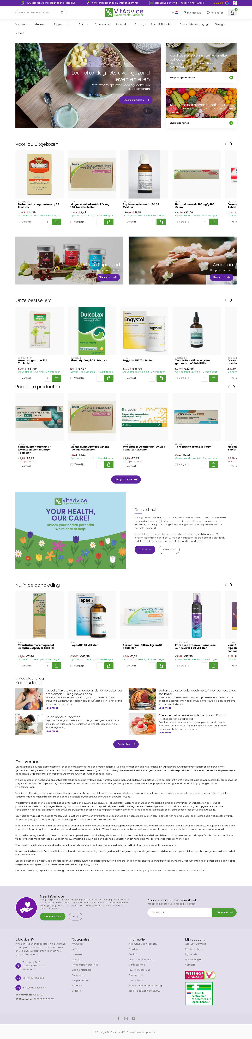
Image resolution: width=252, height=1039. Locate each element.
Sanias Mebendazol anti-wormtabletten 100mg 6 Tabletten (34, 449)
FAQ (75, 916)
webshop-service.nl (148, 1032)
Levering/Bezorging (139, 970)
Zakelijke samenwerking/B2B (144, 990)
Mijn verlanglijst (193, 959)
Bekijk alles (169, 549)
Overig (219, 24)
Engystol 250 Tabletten (138, 360)
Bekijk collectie (124, 479)
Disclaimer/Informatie (141, 959)
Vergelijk (26, 222)
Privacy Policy (136, 980)
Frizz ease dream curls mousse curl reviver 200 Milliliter (195, 647)
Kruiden (83, 24)
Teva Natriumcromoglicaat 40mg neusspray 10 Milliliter (36, 647)
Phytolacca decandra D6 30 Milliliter (141, 206)
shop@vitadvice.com (34, 987)
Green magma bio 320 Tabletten (32, 362)
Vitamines (21, 24)
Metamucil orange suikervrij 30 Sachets (38, 206)
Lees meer (145, 549)
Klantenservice (52, 916)
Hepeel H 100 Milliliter (84, 645)
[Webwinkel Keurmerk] (211, 973)
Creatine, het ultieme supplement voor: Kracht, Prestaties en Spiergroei (192, 717)
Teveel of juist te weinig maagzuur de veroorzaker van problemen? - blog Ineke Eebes (84, 692)
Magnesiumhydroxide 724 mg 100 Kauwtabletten (89, 206)
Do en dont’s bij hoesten (62, 717)
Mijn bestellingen (194, 949)
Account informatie (195, 943)
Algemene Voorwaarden (143, 943)
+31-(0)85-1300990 (33, 978)
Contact (133, 954)
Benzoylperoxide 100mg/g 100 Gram (194, 206)
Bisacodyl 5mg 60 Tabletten (88, 360)
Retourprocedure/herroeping (145, 985)
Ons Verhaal (136, 975)
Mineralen (40, 24)
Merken (19, 33)
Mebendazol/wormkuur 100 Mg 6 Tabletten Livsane (144, 448)
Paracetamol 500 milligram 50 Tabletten (143, 647)
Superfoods (102, 24)
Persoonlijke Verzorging (193, 24)
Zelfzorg (139, 24)
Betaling (133, 949)
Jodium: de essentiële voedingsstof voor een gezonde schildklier (197, 692)
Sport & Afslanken (161, 24)
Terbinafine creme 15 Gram (193, 446)
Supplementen (62, 24)
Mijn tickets (191, 954)
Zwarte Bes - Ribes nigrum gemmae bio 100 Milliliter (192, 362)
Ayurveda (122, 24)
